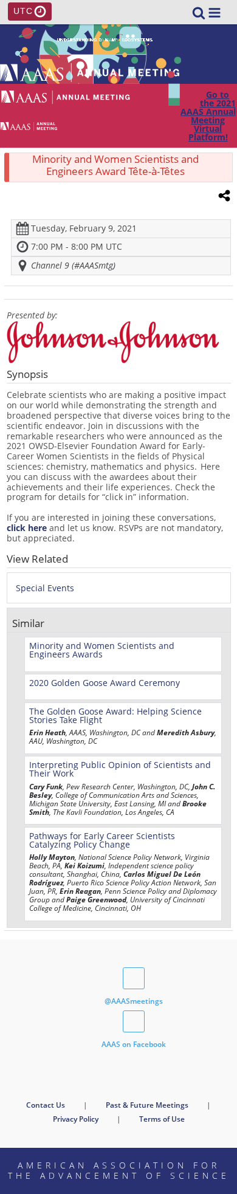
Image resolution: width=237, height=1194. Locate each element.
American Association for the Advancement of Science (119, 1170)
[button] (214, 12)
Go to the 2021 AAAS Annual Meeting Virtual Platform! (208, 116)
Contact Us (45, 1105)
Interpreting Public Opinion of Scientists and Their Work (120, 769)
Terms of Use (162, 1119)
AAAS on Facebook (133, 1044)
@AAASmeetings (134, 1001)
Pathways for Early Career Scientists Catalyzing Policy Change (102, 840)
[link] (198, 12)
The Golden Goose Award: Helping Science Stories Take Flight (115, 715)
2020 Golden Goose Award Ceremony (104, 682)
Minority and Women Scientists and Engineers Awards (101, 650)
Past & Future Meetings (147, 1105)
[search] (198, 11)
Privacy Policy (75, 1119)
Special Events (45, 588)
